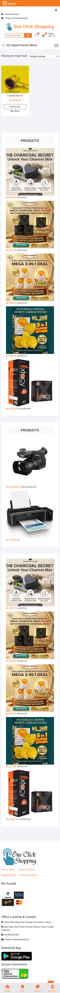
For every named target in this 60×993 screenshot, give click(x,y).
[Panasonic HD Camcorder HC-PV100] (30, 461)
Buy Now (15, 111)
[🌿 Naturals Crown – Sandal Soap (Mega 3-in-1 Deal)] (30, 277)
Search (28, 35)
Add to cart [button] (15, 106)
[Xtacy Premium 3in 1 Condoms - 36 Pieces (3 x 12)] (30, 383)
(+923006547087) (12, 14)
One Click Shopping (34, 26)
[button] (5, 3)
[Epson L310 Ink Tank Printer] (30, 514)
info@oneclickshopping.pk (16, 18)
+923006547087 (11, 935)
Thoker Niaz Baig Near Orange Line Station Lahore (27, 922)
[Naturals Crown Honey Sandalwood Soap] (30, 330)
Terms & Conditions (28, 875)
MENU (12, 4)
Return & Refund (27, 869)
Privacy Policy (7, 869)
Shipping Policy (8, 875)
